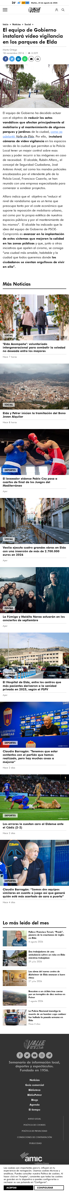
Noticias (35, 1080)
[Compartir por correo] (31, 59)
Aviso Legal (34, 1119)
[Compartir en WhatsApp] (25, 59)
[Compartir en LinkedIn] (18, 59)
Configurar (45, 1187)
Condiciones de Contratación (34, 1137)
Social (9, 335)
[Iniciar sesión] (56, 10)
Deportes (10, 470)
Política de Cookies (34, 1125)
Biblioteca (34, 1089)
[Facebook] (20, 1055)
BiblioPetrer (34, 1094)
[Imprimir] (37, 59)
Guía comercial (34, 1085)
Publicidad (35, 1143)
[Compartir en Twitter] (12, 59)
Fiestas (9, 608)
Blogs (34, 1099)
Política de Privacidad (34, 1131)
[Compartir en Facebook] (5, 59)
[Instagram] (42, 1055)
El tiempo (34, 1109)
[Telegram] (49, 1055)
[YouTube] (34, 1055)
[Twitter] (27, 1055)
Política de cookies (50, 1173)
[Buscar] (63, 10)
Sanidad (10, 673)
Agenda (35, 1104)
